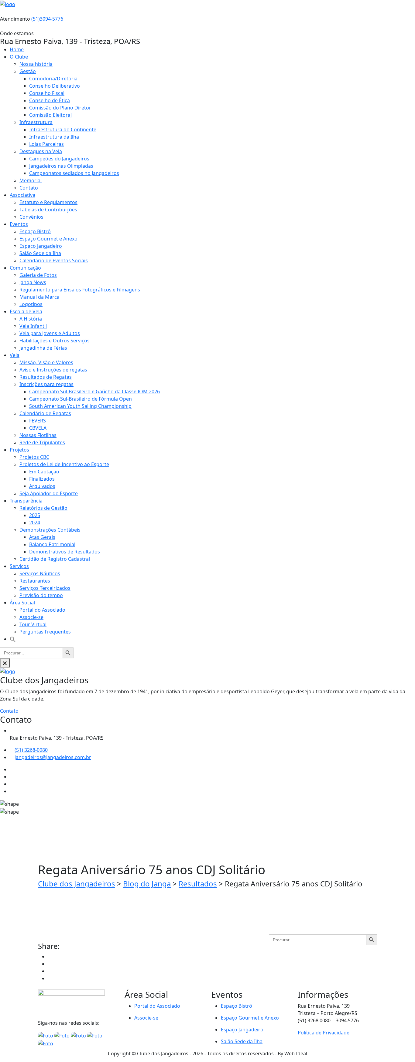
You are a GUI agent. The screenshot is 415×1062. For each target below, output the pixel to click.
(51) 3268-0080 (31, 750)
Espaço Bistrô (35, 231)
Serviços (19, 566)
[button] (13, 639)
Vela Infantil (33, 326)
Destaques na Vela (40, 151)
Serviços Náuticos (39, 573)
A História (30, 318)
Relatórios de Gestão (43, 508)
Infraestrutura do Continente (62, 129)
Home (17, 49)
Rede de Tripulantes (42, 442)
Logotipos (31, 304)
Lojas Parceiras (46, 144)
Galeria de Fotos (38, 275)
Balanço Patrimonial (52, 544)
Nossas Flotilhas (38, 435)
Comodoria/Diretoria (53, 78)
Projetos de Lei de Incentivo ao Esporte (64, 464)
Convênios (31, 216)
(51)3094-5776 (47, 18)
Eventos (19, 224)
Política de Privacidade (323, 1032)
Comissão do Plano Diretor (60, 107)
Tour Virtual (32, 624)
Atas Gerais (42, 537)
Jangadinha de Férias (43, 347)
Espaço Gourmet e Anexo (48, 238)
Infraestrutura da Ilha (54, 136)
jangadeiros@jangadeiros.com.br (53, 757)
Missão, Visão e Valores (46, 362)
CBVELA (37, 428)
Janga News (32, 282)
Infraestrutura (36, 122)
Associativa (22, 195)
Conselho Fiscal (46, 93)
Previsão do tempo (41, 595)
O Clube (19, 56)
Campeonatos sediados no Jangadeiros (74, 173)
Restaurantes (34, 580)
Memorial (30, 180)
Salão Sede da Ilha (40, 253)
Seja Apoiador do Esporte (48, 493)
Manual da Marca (39, 297)
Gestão (27, 71)
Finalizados (42, 479)
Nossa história (36, 64)
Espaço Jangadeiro (40, 246)
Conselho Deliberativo (54, 85)
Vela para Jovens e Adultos (49, 333)
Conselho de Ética (49, 100)
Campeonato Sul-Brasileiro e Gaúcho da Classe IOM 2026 (94, 391)
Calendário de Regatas (45, 413)
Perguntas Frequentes (45, 631)
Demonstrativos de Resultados (64, 551)
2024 (34, 522)
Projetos (19, 449)
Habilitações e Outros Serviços (54, 340)
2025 (34, 515)
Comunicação (25, 267)
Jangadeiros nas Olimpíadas (61, 166)
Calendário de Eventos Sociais (53, 260)
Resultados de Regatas (45, 377)
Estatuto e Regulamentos (48, 202)
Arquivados (42, 486)
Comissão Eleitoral (50, 115)
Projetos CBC (34, 457)
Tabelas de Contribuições (48, 209)
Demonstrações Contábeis (50, 529)
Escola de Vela (26, 311)
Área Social (22, 602)
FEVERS (37, 420)
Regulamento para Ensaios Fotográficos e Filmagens (79, 289)
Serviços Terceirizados (44, 588)
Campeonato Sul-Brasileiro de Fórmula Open (80, 398)
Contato (28, 187)
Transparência (26, 500)
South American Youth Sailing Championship (80, 406)
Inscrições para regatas (46, 384)
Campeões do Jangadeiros (59, 158)
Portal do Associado (42, 610)
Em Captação (44, 471)
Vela (14, 355)
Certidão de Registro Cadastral (54, 559)
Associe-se (31, 617)
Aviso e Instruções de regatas (53, 369)
